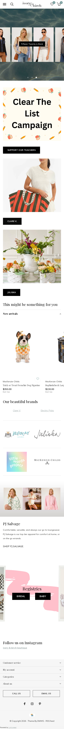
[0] (59, 4)
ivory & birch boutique (15, 647)
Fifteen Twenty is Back (32, 44)
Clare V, (12, 221)
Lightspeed (12, 727)
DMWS (40, 721)
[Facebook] (24, 703)
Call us (16, 693)
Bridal (21, 596)
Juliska (11, 292)
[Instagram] (32, 703)
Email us (46, 693)
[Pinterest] (40, 703)
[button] (4, 4)
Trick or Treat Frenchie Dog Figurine (21, 385)
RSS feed (50, 721)
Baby (43, 596)
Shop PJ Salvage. (13, 546)
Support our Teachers (21, 150)
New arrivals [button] (10, 313)
